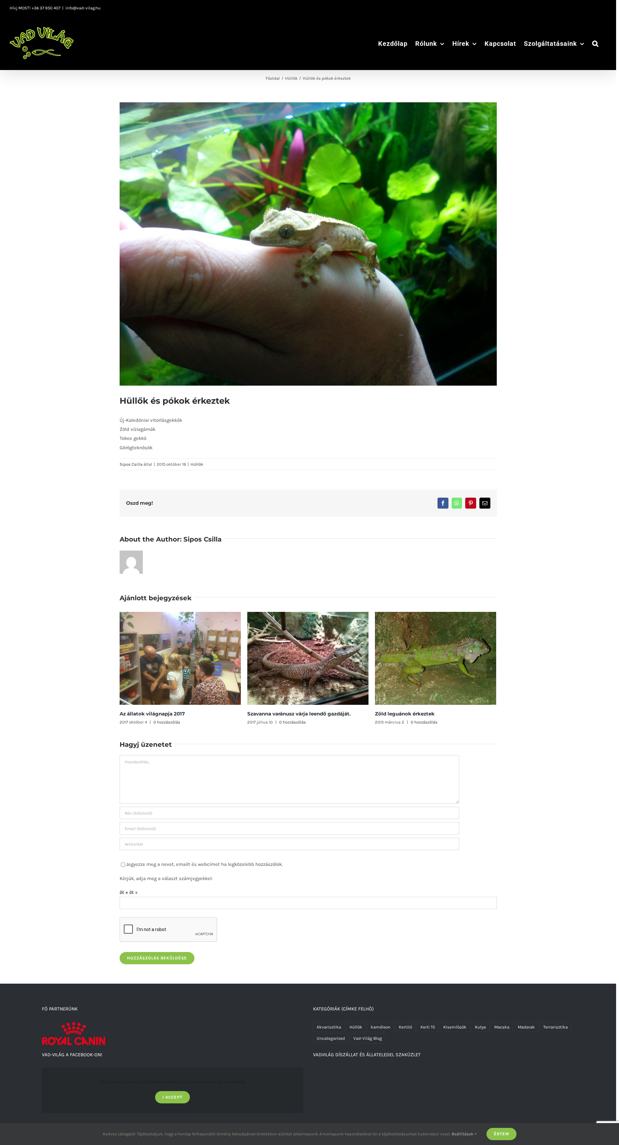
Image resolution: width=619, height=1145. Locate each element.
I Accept (172, 1097)
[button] (595, 43)
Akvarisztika (329, 1027)
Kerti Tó (427, 1027)
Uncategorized (331, 1038)
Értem (501, 1133)
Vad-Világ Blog (367, 1038)
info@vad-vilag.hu (83, 7)
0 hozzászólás (165, 722)
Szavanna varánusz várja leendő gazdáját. (171, 714)
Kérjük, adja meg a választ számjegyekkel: (166, 878)
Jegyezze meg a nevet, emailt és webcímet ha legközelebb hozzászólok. (204, 864)
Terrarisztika (555, 1027)
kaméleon (380, 1027)
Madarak (526, 1027)
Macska (501, 1027)
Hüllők (197, 464)
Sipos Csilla (131, 464)
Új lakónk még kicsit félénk (410, 714)
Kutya (480, 1027)
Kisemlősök (455, 1027)
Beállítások (463, 1133)
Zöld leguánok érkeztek (277, 714)
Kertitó (405, 1027)
